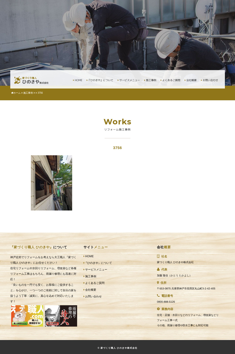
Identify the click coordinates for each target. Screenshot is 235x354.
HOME (78, 80)
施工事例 (150, 80)
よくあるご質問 (171, 80)
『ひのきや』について (100, 80)
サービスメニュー (129, 80)
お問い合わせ (210, 80)
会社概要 (191, 80)
